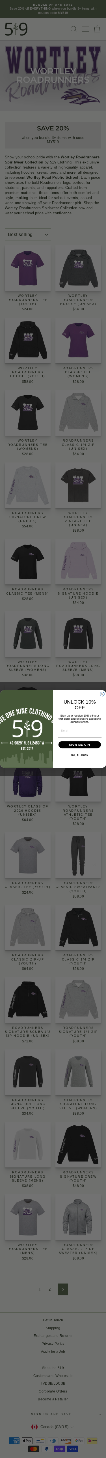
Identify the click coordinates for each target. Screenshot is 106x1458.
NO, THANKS (79, 755)
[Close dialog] (102, 694)
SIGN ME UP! (79, 744)
